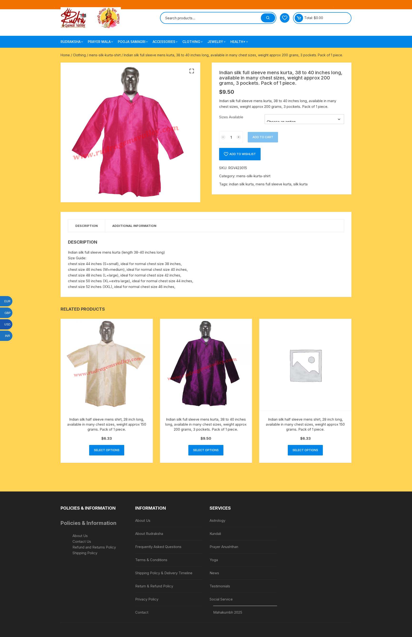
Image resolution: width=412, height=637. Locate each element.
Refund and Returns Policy (94, 547)
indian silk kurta (241, 184)
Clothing (191, 42)
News (214, 573)
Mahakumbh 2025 (227, 612)
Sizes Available (231, 117)
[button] (191, 71)
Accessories (164, 42)
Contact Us (81, 541)
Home (65, 55)
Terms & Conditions (151, 560)
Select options (106, 450)
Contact (141, 612)
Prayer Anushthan (224, 546)
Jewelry (215, 42)
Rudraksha (71, 42)
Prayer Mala (99, 42)
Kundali (215, 533)
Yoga (214, 560)
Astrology (217, 520)
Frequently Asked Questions (158, 546)
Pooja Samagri (131, 42)
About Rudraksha (149, 533)
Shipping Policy (84, 553)
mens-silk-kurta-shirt (105, 55)
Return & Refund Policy (154, 586)
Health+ (238, 42)
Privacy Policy (146, 599)
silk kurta (300, 184)
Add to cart (262, 137)
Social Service (221, 599)
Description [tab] (86, 226)
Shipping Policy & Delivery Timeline (163, 573)
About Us (80, 535)
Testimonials (220, 586)
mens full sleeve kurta (273, 184)
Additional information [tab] (134, 226)
